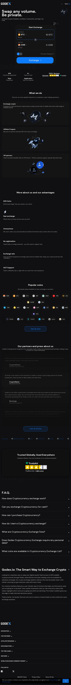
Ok (65, 681)
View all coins (35, 329)
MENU (66, 4)
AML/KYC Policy (22, 677)
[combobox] (60, 4)
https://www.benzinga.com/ (15, 403)
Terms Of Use (49, 677)
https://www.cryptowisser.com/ (16, 366)
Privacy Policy (36, 677)
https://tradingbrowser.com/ (16, 422)
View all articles (36, 429)
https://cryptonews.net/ (14, 383)
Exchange (34, 60)
